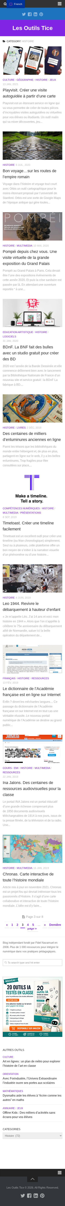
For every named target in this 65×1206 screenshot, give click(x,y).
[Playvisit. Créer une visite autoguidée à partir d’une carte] (32, 60)
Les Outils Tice (32, 28)
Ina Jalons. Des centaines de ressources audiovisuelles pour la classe (32, 788)
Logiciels (9, 336)
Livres (21, 427)
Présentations (30, 512)
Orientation (10, 1074)
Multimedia (24, 245)
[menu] (15, 4)
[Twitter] (24, 14)
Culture (8, 79)
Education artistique (18, 332)
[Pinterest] (41, 14)
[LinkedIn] (35, 14)
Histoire (41, 79)
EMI (16, 768)
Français (9, 678)
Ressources (40, 678)
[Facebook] (29, 14)
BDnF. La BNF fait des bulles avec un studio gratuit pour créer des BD (31, 353)
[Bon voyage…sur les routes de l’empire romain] (32, 145)
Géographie (25, 79)
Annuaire (9, 1108)
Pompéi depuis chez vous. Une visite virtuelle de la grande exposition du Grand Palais (30, 257)
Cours (7, 768)
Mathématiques (13, 1091)
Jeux (53, 79)
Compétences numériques (21, 508)
